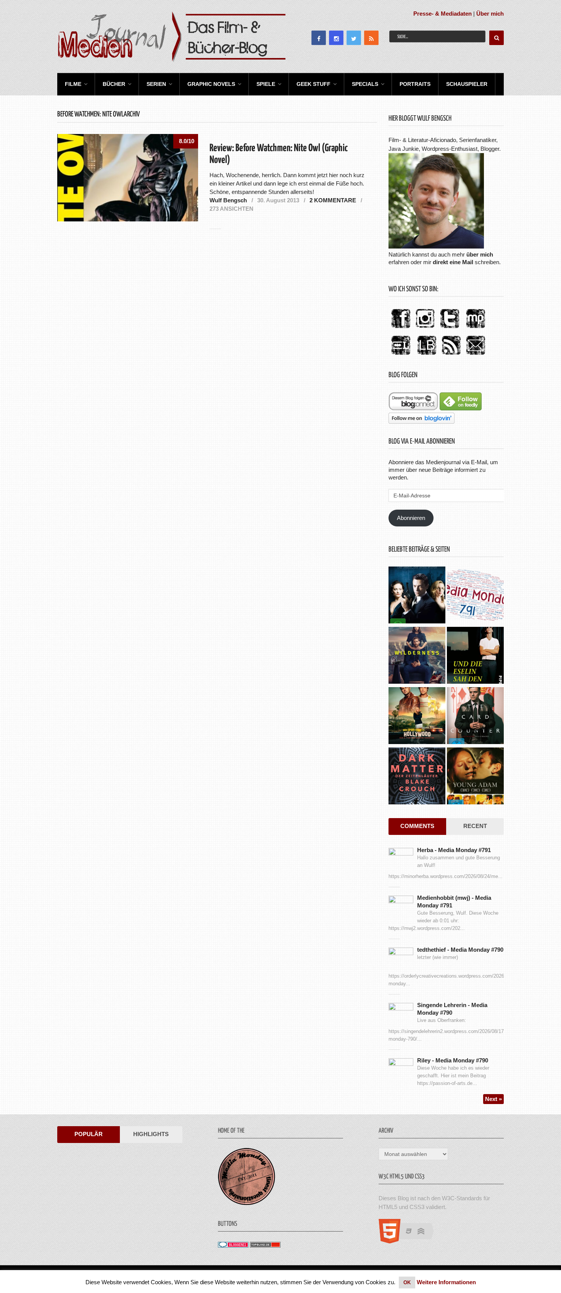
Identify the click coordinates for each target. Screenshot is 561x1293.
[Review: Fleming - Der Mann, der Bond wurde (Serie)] (417, 596)
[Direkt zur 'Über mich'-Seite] (436, 246)
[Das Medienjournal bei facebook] (401, 328)
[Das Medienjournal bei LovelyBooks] (426, 355)
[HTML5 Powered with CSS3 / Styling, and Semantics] (410, 1241)
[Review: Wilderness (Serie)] (417, 656)
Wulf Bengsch (228, 200)
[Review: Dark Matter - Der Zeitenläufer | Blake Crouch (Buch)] (417, 776)
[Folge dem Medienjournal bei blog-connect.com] (413, 408)
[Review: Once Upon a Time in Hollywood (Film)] (417, 716)
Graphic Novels (211, 84)
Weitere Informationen (446, 1282)
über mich (479, 254)
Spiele (265, 84)
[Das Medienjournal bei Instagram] (425, 328)
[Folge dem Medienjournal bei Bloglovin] (422, 421)
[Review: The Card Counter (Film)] (475, 716)
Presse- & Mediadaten (442, 13)
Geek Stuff (313, 84)
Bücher (114, 84)
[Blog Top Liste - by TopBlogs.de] (265, 1245)
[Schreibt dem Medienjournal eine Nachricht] (475, 355)
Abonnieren (411, 518)
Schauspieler (466, 84)
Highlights (151, 1134)
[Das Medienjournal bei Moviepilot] (475, 328)
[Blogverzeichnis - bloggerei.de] (233, 1245)
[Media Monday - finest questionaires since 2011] (246, 1203)
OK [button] (407, 1282)
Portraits (415, 84)
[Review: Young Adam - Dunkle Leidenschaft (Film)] (475, 776)
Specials (365, 84)
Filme (73, 84)
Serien (156, 84)
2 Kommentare (333, 200)
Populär (88, 1134)
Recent (475, 826)
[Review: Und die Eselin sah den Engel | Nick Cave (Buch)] (475, 656)
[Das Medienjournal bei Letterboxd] (401, 355)
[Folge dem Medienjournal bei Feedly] (461, 408)
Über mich (490, 13)
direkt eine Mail (453, 262)
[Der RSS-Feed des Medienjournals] (451, 355)
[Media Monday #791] (475, 596)
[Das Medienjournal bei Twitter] (449, 328)
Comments (417, 826)
